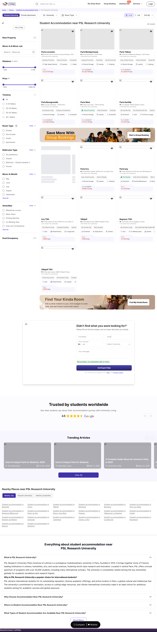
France (11, 10)
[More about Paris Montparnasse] (97, 39)
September (10, 194)
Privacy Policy (118, 372)
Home (4, 10)
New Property (9, 37)
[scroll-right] (151, 415)
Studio (8, 138)
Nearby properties (43, 495)
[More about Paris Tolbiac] (136, 39)
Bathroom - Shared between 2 (18, 162)
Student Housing (11, 15)
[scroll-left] (145, 415)
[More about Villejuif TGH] (58, 257)
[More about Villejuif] (97, 207)
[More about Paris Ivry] (97, 157)
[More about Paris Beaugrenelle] (58, 90)
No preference (12, 155)
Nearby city (9, 495)
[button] (80, 344)
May (7, 179)
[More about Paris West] (97, 90)
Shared (9, 158)
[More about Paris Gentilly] (136, 90)
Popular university (25, 495)
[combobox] (52, 4)
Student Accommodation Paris (27, 10)
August (9, 190)
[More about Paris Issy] (136, 157)
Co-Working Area (12, 222)
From (48, 71)
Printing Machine (12, 218)
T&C (108, 372)
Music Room (11, 214)
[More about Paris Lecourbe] (58, 39)
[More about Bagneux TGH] (136, 207)
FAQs (18, 630)
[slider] (3, 67)
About (3, 630)
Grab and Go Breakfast (15, 226)
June (8, 183)
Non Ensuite (10, 134)
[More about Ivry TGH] (58, 207)
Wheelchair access (13, 210)
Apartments (10, 142)
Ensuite (9, 130)
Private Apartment (28, 15)
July (7, 187)
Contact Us (11, 630)
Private (9, 166)
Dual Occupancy (10, 238)
